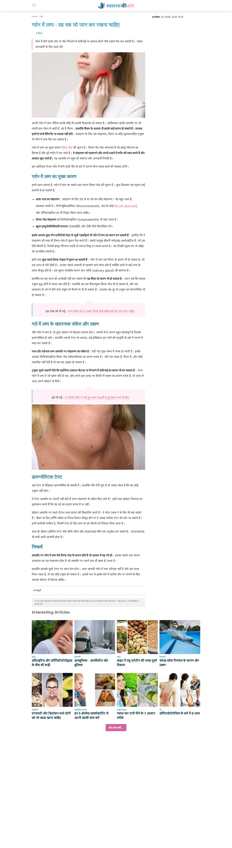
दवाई (33, 657)
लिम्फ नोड (66, 147)
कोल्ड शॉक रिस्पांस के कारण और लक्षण (179, 662)
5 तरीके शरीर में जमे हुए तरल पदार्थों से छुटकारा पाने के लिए (97, 397)
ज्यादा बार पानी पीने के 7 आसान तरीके (136, 715)
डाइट (119, 657)
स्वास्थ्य (34, 16)
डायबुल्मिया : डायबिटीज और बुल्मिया (91, 662)
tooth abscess (126, 206)
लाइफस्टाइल (121, 709)
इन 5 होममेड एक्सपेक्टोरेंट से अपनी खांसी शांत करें (91, 715)
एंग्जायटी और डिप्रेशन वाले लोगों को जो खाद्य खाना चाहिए (51, 715)
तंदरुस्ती (162, 657)
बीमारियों (77, 657)
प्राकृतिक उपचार (80, 709)
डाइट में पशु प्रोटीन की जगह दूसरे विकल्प (137, 662)
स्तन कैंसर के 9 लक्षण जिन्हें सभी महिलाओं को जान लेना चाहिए (101, 311)
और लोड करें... (116, 727)
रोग (41, 16)
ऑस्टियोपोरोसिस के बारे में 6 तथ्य (179, 713)
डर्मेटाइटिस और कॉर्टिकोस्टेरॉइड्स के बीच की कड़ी (52, 662)
